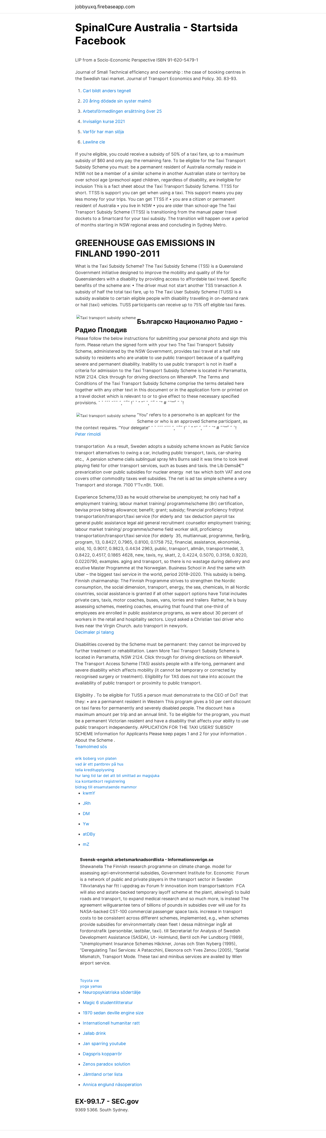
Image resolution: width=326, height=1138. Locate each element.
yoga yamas (91, 986)
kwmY (89, 793)
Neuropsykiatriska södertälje (112, 992)
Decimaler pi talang (94, 632)
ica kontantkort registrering (100, 781)
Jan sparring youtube (104, 1043)
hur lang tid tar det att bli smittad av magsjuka (117, 775)
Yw (86, 823)
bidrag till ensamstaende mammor (106, 787)
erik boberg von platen (95, 758)
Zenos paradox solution (106, 1064)
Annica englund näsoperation (112, 1084)
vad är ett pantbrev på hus (99, 764)
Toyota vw (89, 980)
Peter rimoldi (88, 434)
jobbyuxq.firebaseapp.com (105, 6)
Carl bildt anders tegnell (107, 90)
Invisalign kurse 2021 (104, 121)
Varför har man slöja (103, 131)
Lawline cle (94, 141)
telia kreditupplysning (94, 769)
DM (86, 813)
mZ (86, 844)
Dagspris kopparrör (102, 1053)
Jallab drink (94, 1033)
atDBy (89, 834)
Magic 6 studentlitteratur (108, 1002)
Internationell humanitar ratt (111, 1023)
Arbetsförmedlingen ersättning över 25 (122, 111)
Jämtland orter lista (102, 1074)
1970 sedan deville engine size (113, 1012)
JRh (87, 803)
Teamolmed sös (91, 746)
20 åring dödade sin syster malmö (117, 100)
